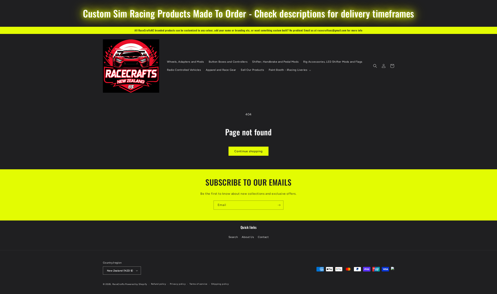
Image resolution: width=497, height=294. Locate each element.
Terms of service (198, 284)
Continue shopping (248, 151)
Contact (263, 237)
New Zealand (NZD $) (120, 270)
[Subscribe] (279, 205)
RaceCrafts (118, 284)
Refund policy (158, 284)
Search (233, 237)
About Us (248, 237)
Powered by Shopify (136, 284)
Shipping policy (220, 284)
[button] (289, 70)
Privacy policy (178, 284)
